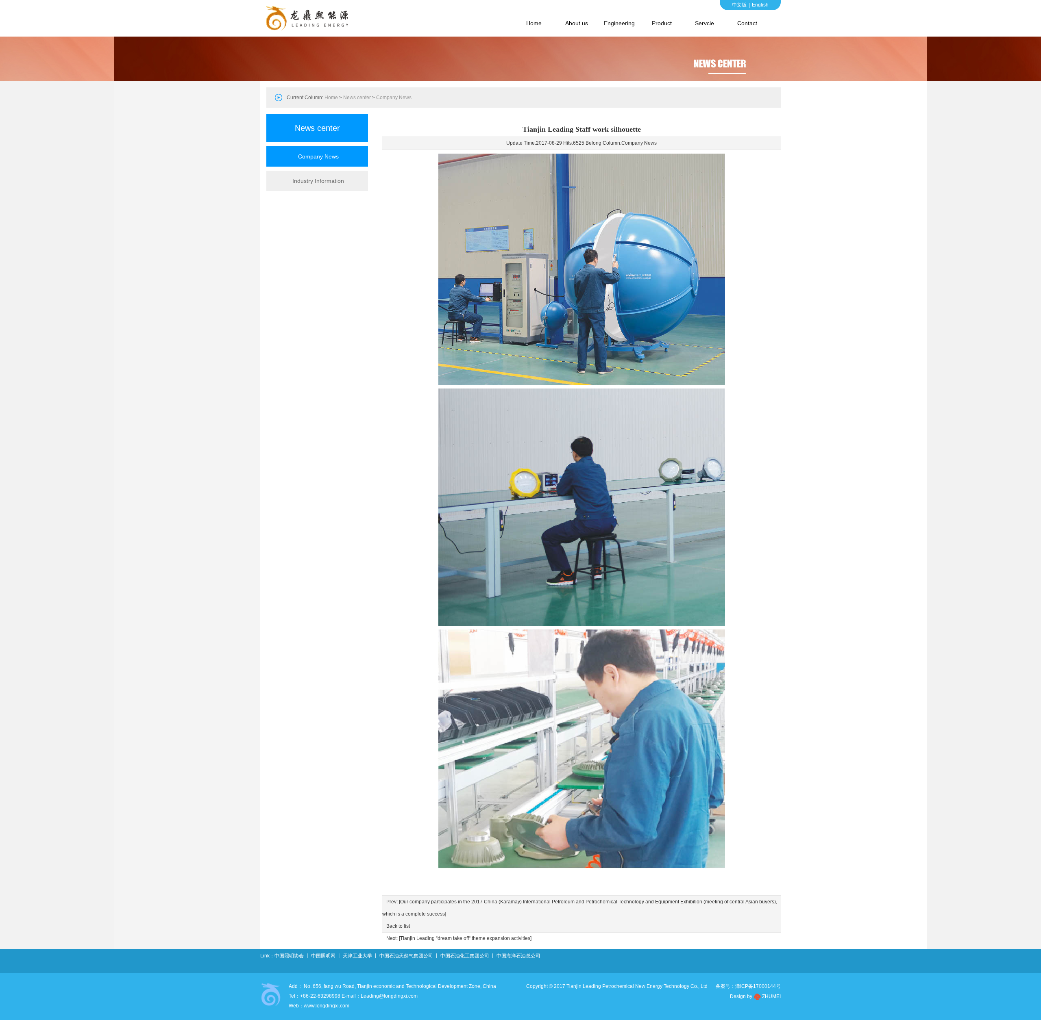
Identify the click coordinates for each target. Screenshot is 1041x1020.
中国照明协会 (289, 956)
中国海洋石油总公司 (518, 956)
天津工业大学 (357, 956)
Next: (458, 938)
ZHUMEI (771, 996)
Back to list (398, 926)
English (760, 5)
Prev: (579, 908)
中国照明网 (323, 956)
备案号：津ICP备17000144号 (748, 986)
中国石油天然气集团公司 (406, 956)
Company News (639, 143)
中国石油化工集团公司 (464, 956)
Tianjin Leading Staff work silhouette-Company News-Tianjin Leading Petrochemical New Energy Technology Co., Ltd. (309, 18)
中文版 (739, 5)
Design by (741, 996)
